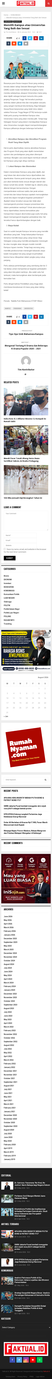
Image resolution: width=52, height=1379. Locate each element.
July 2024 (8, 968)
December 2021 (10, 1071)
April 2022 (8, 1056)
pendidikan (17, 308)
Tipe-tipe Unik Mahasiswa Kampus (26, 334)
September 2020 (10, 1126)
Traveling (8, 624)
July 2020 (8, 1134)
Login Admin (40, 1376)
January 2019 (9, 1159)
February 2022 (10, 1064)
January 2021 (9, 1112)
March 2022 (9, 1060)
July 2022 (8, 1049)
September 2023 (10, 1005)
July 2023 (8, 1012)
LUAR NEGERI (9, 598)
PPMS (31, 1376)
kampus (7, 308)
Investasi (7, 583)
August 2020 (9, 1130)
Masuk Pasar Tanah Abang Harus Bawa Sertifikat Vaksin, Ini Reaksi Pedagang (22, 460)
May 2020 (8, 1141)
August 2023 (9, 1008)
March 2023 (9, 1027)
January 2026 (9, 935)
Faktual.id (46, 1371)
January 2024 (9, 990)
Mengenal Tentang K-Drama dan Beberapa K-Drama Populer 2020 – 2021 (26, 347)
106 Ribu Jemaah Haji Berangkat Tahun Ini (23, 498)
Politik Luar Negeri (11, 613)
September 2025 (10, 942)
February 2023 (10, 1030)
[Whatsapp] (39, 1360)
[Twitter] (19, 1360)
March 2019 (9, 1152)
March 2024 (9, 983)
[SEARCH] (45, 779)
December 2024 (10, 953)
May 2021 (8, 1097)
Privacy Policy (22, 1376)
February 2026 (10, 931)
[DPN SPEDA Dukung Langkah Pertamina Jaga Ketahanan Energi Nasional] (7, 1262)
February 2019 (10, 1156)
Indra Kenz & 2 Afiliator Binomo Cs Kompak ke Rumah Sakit (25, 420)
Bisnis (6, 576)
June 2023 (8, 1016)
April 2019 (8, 1148)
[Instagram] (26, 1360)
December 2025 (10, 939)
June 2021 (8, 1093)
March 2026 (9, 927)
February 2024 (10, 986)
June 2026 (8, 916)
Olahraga (7, 602)
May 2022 (8, 1053)
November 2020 (10, 1119)
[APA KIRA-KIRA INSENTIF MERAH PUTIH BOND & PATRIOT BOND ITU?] (7, 1234)
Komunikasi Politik (11, 594)
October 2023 (9, 1001)
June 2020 (8, 1137)
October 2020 (9, 1123)
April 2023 (8, 1023)
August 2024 (9, 964)
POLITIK (7, 605)
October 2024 (9, 961)
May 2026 (8, 920)
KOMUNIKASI (8, 21)
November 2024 (10, 957)
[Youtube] (33, 1360)
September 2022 (10, 1042)
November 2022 (10, 1034)
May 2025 (8, 946)
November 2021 (10, 1075)
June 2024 (8, 972)
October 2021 (9, 1078)
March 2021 (9, 1104)
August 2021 (9, 1086)
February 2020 (10, 1145)
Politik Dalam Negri (12, 609)
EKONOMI (8, 580)
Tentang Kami (10, 1376)
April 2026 (8, 924)
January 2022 (9, 1067)
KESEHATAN (9, 587)
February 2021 (10, 1108)
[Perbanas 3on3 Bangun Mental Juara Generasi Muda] (7, 1199)
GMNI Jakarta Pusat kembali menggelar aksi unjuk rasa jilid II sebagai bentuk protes (31, 1247)
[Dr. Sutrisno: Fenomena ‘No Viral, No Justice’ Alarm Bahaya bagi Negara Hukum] (7, 1186)
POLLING (7, 616)
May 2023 (8, 1019)
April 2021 (8, 1100)
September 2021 (10, 1082)
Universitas (28, 308)
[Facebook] (12, 1360)
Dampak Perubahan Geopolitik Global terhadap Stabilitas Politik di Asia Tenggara (30, 1308)
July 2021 (8, 1089)
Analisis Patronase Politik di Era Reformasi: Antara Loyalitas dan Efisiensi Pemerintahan (32, 1280)
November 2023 (10, 997)
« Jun (6, 716)
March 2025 (9, 950)
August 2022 (9, 1045)
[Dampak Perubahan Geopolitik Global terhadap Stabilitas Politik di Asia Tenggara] (7, 1309)
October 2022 (9, 1038)
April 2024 (8, 979)
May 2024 (8, 975)
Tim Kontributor (11, 32)
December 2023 (10, 994)
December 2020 (10, 1115)
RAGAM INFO (17, 21)
